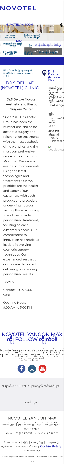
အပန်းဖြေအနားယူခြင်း (48, 52)
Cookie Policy (50, 446)
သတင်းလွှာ (30, 402)
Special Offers (28, 53)
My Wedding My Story (10, 53)
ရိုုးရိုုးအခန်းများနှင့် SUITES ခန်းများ (32, 36)
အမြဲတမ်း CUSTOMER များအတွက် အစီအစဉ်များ (30, 386)
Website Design (32, 450)
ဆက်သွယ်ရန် (37, 442)
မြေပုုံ (25, 442)
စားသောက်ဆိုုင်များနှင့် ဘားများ (12, 45)
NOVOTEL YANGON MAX (10, 36)
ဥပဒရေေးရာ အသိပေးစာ (26, 446)
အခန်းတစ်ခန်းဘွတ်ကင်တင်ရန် (48, 45)
